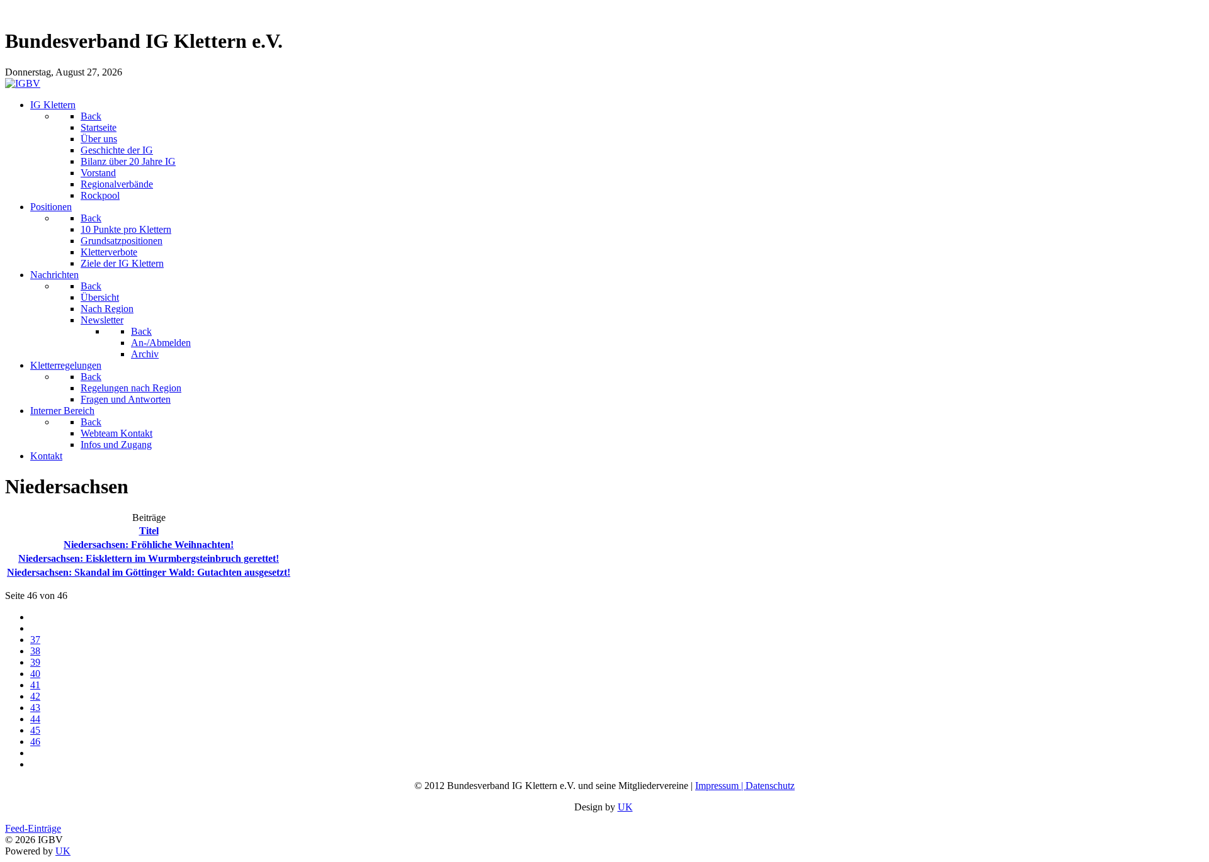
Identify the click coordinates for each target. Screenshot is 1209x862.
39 (35, 662)
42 (35, 696)
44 (35, 719)
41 (35, 685)
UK (625, 807)
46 (35, 741)
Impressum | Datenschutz (745, 785)
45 (35, 730)
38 (35, 651)
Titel (149, 530)
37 (35, 639)
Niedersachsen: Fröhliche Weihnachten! (149, 544)
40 (35, 673)
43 (35, 707)
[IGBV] (22, 83)
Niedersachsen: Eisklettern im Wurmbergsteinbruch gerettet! (148, 558)
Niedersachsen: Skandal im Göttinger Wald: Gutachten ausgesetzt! (148, 572)
